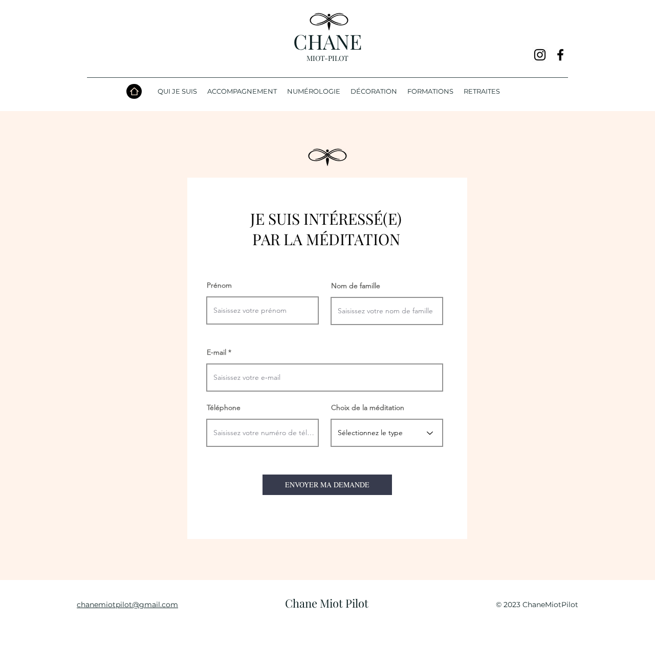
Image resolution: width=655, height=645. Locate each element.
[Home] (134, 91)
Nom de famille (355, 285)
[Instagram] (540, 54)
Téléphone (224, 407)
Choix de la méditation (367, 407)
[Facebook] (560, 54)
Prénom (219, 285)
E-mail (216, 352)
